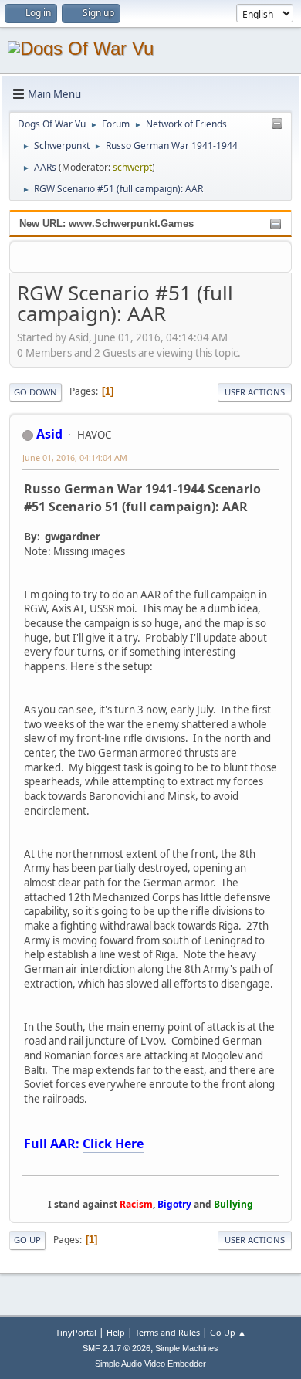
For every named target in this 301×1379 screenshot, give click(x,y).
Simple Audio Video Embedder (150, 1363)
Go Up (27, 1239)
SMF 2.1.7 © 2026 (116, 1348)
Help (116, 1332)
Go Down (35, 392)
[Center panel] (277, 124)
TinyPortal (76, 1332)
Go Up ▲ (228, 1332)
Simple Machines (186, 1348)
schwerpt (132, 167)
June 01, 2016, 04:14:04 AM (74, 457)
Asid (49, 433)
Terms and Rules (167, 1332)
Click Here (113, 1143)
